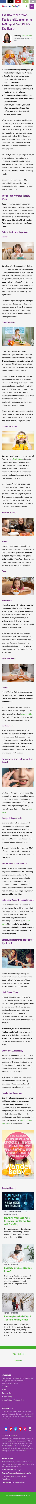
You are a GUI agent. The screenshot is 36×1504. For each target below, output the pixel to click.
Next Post (18, 1360)
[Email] (33, 1)
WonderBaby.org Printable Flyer (13, 1400)
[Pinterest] (18, 1)
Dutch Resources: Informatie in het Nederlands (14, 1478)
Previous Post (18, 1354)
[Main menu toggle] (32, 6)
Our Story (5, 1386)
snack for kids (26, 714)
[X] (11, 1)
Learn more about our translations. (14, 1482)
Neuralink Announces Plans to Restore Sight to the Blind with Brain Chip (17, 1220)
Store (4, 1390)
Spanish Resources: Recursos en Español (16, 1473)
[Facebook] (3, 1)
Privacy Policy (7, 1396)
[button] (26, 6)
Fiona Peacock (27, 36)
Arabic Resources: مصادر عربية (13, 1470)
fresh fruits (17, 459)
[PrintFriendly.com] (25, 1)
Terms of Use (7, 1393)
